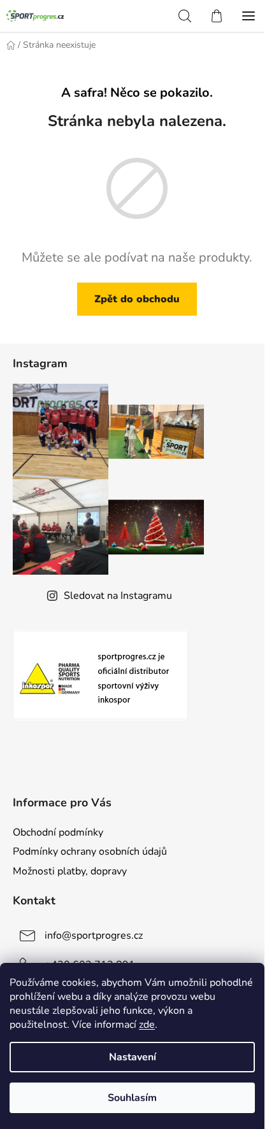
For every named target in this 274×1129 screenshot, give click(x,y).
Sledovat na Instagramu (118, 596)
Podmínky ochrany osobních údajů (90, 852)
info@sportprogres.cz (94, 935)
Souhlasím (132, 1098)
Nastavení (132, 1057)
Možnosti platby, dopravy (70, 871)
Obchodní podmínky (58, 832)
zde (147, 1025)
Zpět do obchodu (137, 299)
